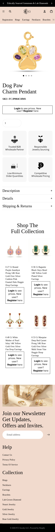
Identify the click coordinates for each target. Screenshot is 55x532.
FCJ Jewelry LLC (22, 528)
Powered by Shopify (37, 528)
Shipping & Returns (17, 206)
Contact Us (7, 455)
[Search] (10, 11)
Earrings (25, 20)
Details (7, 198)
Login (17, 108)
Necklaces (36, 20)
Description (11, 191)
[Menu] (3, 11)
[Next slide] (51, 3)
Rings (17, 20)
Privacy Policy (8, 460)
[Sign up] (48, 435)
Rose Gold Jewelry (10, 519)
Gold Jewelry (8, 509)
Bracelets (46, 20)
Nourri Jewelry (8, 504)
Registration (7, 20)
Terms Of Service (10, 465)
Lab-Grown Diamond (11, 500)
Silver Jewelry (8, 514)
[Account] (44, 11)
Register (28, 110)
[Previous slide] (3, 3)
